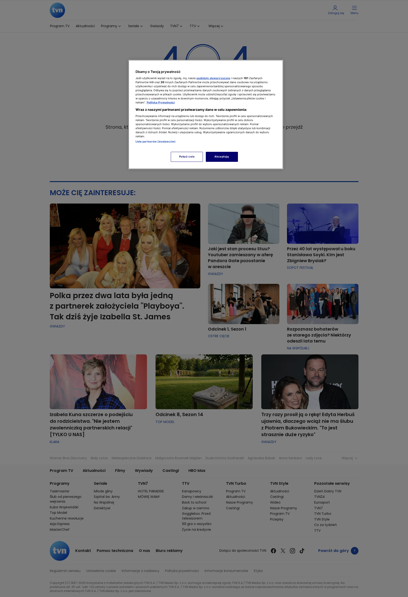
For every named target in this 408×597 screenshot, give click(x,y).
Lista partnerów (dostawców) (156, 141)
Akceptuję (221, 156)
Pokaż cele (187, 156)
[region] (205, 114)
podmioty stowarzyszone (213, 78)
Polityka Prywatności (161, 102)
